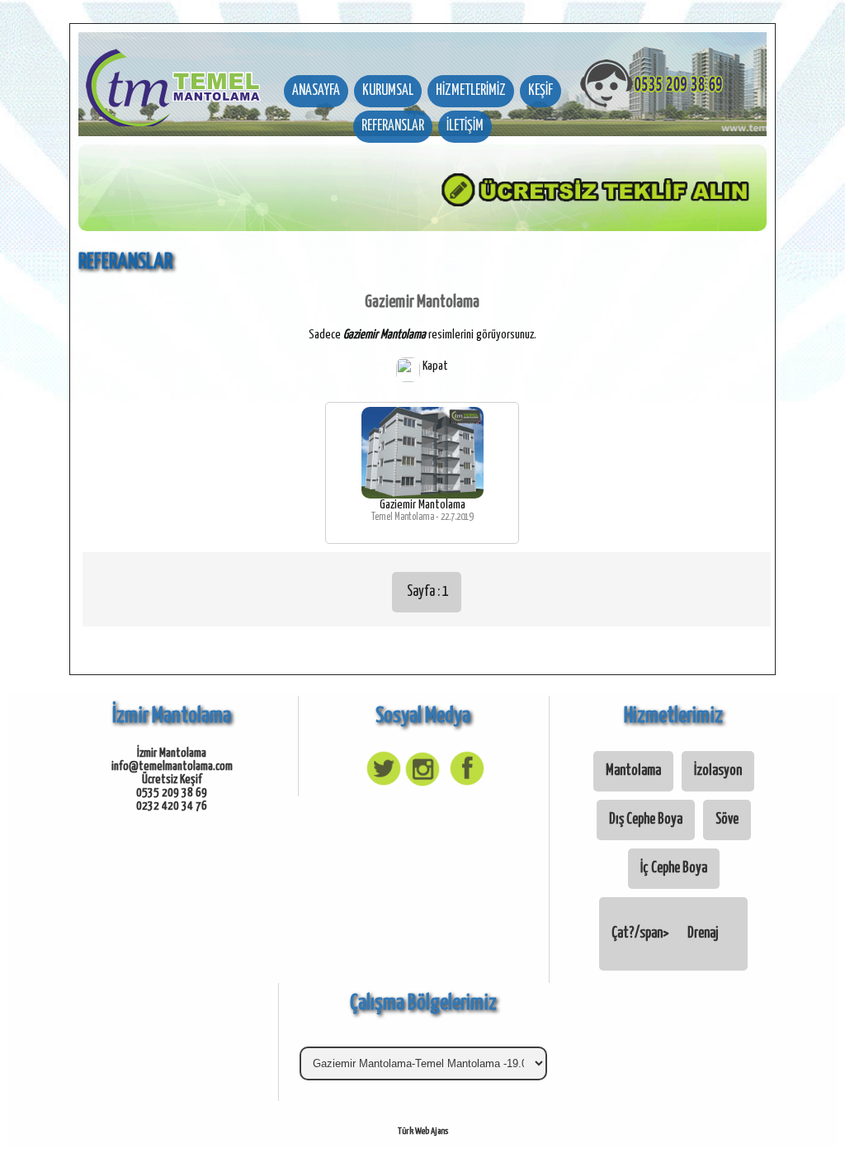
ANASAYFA (316, 90)
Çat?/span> (665, 933)
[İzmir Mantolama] (173, 79)
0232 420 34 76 (171, 806)
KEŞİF (540, 90)
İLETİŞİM (465, 126)
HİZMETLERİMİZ (471, 90)
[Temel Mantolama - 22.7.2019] (422, 495)
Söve (727, 819)
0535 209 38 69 (171, 793)
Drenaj (703, 933)
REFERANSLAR (392, 126)
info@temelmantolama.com (172, 766)
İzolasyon (718, 770)
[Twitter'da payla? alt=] (381, 784)
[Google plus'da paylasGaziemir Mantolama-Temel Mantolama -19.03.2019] (422, 784)
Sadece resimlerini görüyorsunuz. (422, 334)
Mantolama (633, 770)
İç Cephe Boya (673, 868)
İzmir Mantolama (171, 753)
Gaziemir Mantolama (422, 505)
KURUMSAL (387, 90)
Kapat (434, 366)
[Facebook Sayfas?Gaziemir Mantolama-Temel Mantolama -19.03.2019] (463, 784)
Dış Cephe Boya (645, 819)
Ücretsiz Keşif (172, 779)
